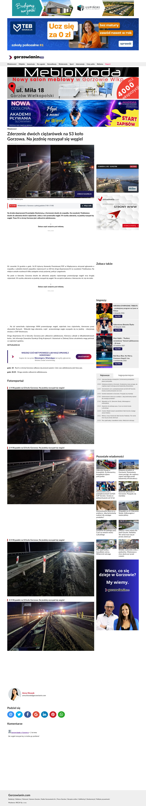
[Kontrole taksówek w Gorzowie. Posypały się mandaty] (129, 486)
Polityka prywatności (103, 799)
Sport (72, 64)
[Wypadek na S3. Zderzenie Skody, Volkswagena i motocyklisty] (129, 505)
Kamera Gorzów (34, 799)
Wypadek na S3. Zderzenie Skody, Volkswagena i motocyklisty (116, 402)
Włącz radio (87, 205)
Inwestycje (31, 64)
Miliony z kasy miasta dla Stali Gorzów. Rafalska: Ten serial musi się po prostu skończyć (119, 416)
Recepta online (72, 799)
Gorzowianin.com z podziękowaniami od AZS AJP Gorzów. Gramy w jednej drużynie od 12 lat (119, 390)
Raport (108, 64)
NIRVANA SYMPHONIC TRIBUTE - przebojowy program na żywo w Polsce (125, 308)
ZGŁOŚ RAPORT (83, 357)
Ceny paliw (91, 64)
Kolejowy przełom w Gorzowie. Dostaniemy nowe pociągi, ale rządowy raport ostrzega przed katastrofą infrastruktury (119, 385)
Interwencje (80, 64)
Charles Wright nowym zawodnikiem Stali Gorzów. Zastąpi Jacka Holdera (118, 412)
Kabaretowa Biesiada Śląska (123, 324)
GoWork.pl (81, 799)
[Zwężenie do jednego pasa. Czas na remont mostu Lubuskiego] (106, 524)
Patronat (25, 799)
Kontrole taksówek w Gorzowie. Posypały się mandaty (117, 393)
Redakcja (11, 799)
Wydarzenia (63, 64)
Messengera (40, 358)
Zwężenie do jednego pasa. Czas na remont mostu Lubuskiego (116, 407)
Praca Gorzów (61, 799)
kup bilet (118, 316)
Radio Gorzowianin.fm (48, 799)
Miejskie (22, 64)
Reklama (100, 64)
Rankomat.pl (91, 799)
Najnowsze (105, 375)
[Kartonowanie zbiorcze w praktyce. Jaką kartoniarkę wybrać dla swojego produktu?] (106, 505)
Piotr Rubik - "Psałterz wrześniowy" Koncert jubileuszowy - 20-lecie (126, 341)
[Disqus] (50, 755)
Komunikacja (51, 64)
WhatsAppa (50, 358)
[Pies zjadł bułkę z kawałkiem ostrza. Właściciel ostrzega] (106, 544)
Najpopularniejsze (126, 375)
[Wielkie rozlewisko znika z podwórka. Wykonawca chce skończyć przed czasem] (129, 544)
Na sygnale (41, 64)
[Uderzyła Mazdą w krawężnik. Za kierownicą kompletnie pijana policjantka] (106, 464)
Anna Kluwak (28, 693)
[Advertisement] (50, 249)
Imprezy (101, 300)
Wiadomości (11, 64)
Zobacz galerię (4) (84, 194)
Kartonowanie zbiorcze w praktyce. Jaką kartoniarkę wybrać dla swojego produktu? (119, 397)
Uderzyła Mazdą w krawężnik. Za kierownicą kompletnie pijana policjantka (118, 380)
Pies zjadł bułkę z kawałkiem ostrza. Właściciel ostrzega (118, 420)
